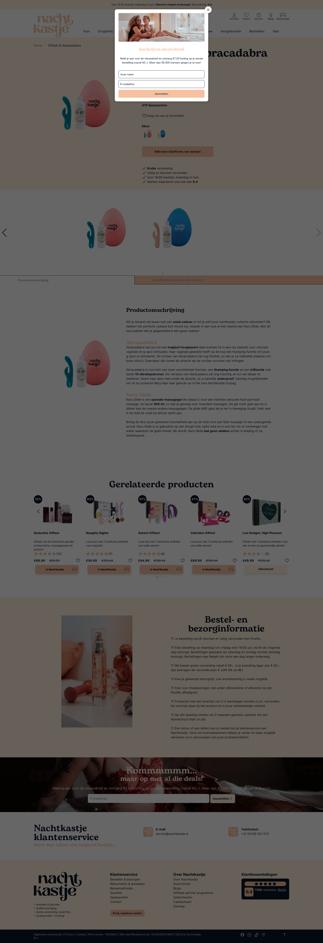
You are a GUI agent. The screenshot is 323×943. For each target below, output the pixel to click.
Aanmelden (161, 93)
